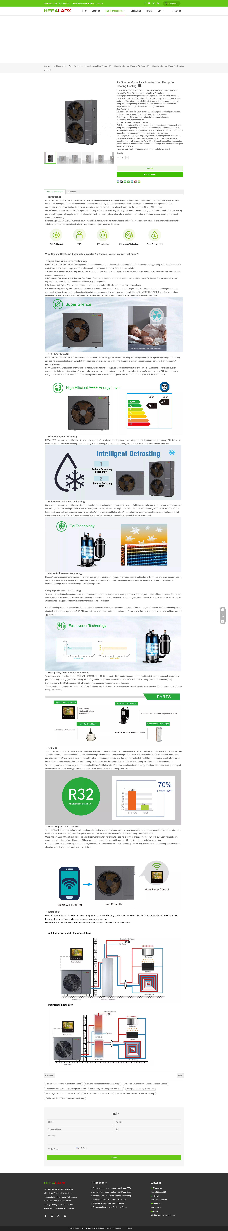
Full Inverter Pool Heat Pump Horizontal (109, 1200)
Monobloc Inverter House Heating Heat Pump (112, 1196)
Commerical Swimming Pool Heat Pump (110, 1207)
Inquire (150, 168)
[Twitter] (153, 3)
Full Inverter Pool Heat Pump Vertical (108, 1203)
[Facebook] (145, 3)
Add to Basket (150, 174)
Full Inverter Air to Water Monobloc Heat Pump (64, 1098)
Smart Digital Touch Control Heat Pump (62, 1094)
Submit (114, 1158)
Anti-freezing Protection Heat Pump (98, 1094)
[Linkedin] (149, 3)
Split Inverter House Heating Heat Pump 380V (113, 1192)
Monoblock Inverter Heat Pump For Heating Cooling (145, 1084)
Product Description (54, 192)
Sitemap (130, 1228)
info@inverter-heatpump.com (90, 3)
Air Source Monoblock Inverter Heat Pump (63, 1084)
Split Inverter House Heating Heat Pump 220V (112, 1188)
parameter (72, 192)
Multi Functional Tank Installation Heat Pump (135, 1094)
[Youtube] (158, 3)
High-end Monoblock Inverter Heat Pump (102, 1084)
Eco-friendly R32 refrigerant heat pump (106, 1089)
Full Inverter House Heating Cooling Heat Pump (65, 1089)
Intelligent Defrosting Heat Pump (140, 1089)
